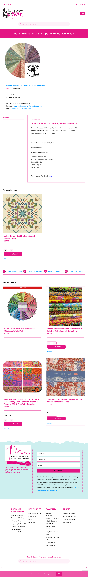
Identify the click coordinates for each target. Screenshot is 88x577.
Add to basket (13, 254)
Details (7, 259)
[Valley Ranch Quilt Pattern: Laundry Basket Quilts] (22, 213)
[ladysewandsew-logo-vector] (13, 9)
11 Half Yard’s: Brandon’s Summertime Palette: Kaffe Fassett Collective (64, 329)
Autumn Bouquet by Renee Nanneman (28, 106)
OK (59, 574)
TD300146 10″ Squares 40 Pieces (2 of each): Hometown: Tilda (65, 400)
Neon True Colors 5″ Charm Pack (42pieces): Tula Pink (19, 329)
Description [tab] (7, 117)
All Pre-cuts (26, 109)
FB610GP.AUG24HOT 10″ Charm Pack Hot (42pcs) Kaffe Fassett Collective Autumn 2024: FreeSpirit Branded (21, 401)
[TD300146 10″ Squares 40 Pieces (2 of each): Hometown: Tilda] (65, 377)
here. (50, 176)
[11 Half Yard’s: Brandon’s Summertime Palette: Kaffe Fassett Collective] (65, 306)
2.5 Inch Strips (15, 109)
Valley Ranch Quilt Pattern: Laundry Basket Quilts (20, 237)
